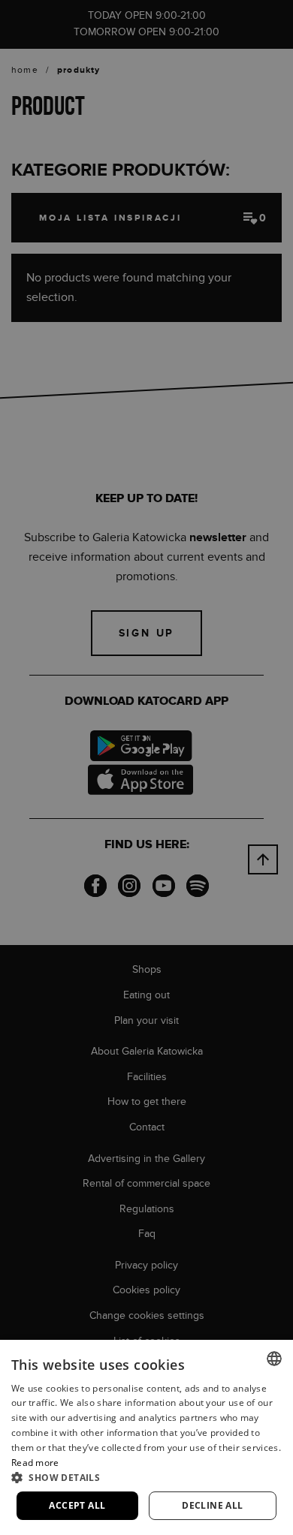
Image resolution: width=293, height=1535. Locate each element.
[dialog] (146, 767)
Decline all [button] (212, 1505)
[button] (146, 1477)
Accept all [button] (77, 1505)
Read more (35, 1462)
